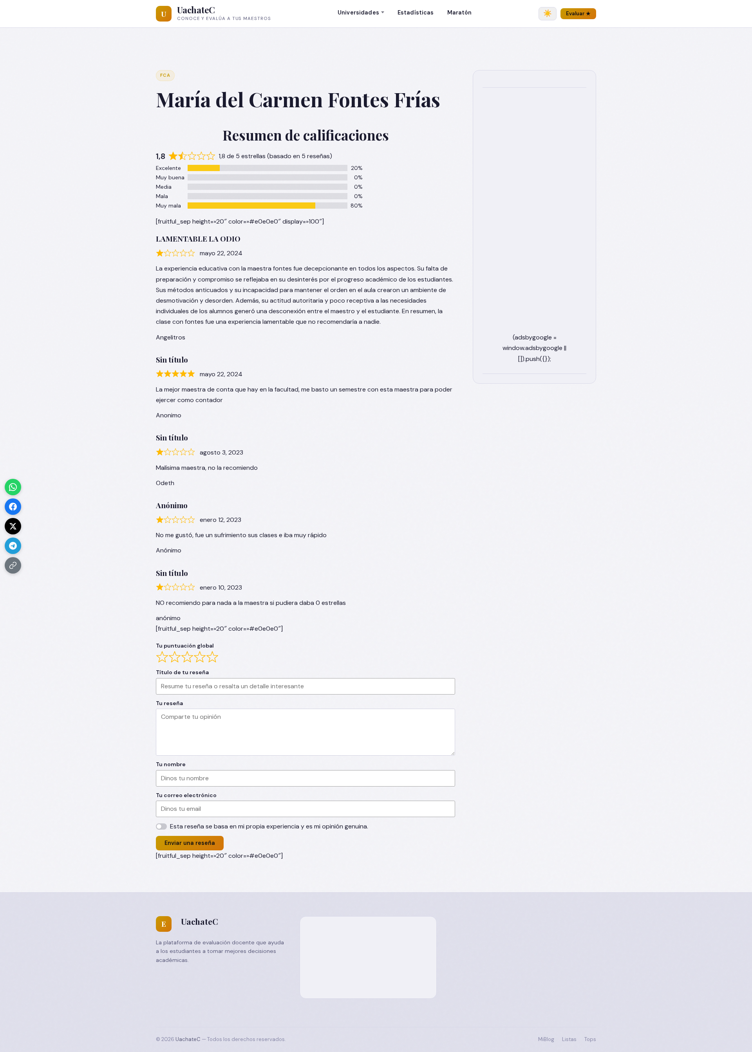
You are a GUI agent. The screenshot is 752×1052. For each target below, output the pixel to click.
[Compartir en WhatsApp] (13, 487)
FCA (165, 75)
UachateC (196, 10)
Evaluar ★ (578, 13)
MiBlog (546, 1039)
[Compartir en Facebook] (13, 506)
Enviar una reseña (189, 842)
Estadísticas (416, 12)
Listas (569, 1039)
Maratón (459, 12)
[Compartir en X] (13, 526)
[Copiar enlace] (13, 565)
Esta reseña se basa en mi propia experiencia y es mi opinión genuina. (269, 826)
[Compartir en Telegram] (13, 546)
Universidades (358, 12)
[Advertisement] (534, 214)
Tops (590, 1039)
